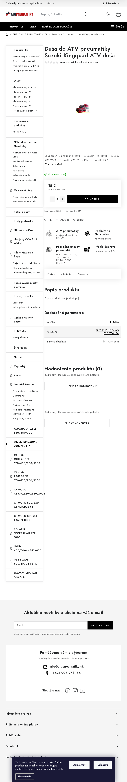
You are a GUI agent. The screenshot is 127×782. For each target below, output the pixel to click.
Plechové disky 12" (22, 106)
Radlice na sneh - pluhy (24, 320)
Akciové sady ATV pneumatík (27, 56)
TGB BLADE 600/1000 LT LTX (25, 561)
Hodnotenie (65, 274)
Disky (17, 81)
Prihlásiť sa (100, 625)
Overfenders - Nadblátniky (25, 391)
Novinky (19, 357)
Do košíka (92, 199)
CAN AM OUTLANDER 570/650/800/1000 (27, 459)
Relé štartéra (19, 166)
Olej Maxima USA (21, 405)
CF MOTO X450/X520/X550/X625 (28, 491)
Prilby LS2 (20, 331)
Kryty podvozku (23, 221)
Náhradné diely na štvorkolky (25, 144)
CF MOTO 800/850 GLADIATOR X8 (26, 505)
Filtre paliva (18, 170)
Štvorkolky (20, 348)
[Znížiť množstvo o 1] (52, 199)
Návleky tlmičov (23, 230)
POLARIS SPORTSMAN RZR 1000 (25, 533)
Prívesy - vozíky (23, 296)
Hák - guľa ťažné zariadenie (26, 307)
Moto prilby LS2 (20, 337)
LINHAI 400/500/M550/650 (27, 548)
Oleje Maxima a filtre (23, 254)
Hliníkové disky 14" (22, 96)
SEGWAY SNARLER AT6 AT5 (25, 575)
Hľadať (85, 14)
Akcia (17, 375)
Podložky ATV (19, 131)
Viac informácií (53, 164)
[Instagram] (75, 690)
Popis (50, 274)
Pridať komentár (77, 423)
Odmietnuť (79, 765)
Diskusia (81, 274)
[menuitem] (16, 26)
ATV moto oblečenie (23, 400)
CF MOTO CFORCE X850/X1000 (26, 518)
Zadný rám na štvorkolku (25, 201)
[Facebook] (67, 690)
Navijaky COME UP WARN (25, 241)
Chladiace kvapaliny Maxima (26, 272)
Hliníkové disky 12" (22, 92)
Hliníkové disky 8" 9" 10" (25, 87)
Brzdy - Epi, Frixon (22, 418)
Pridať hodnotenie (83, 386)
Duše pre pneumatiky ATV (25, 70)
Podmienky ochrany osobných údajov (24, 3)
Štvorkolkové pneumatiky (25, 61)
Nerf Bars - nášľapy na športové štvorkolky (23, 411)
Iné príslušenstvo (24, 384)
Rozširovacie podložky (21, 123)
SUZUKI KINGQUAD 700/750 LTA (26, 444)
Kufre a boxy (22, 212)
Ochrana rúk (19, 395)
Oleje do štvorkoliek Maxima (27, 263)
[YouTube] (82, 690)
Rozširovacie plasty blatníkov (26, 285)
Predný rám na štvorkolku (25, 196)
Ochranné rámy (23, 190)
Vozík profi (18, 302)
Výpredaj (19, 366)
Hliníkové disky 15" (22, 101)
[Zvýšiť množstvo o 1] (62, 199)
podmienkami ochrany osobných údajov (61, 634)
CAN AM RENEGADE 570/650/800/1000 (27, 476)
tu (62, 769)
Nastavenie (24, 776)
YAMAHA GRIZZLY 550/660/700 (25, 431)
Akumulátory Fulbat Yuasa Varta (25, 154)
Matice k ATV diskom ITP (25, 110)
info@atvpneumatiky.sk (67, 666)
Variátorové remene (22, 161)
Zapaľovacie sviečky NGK (25, 180)
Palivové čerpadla (21, 175)
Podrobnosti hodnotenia (87, 62)
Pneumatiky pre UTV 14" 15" (27, 65)
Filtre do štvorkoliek (22, 267)
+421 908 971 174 (108, 14)
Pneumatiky (21, 50)
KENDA (77, 210)
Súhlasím (102, 765)
